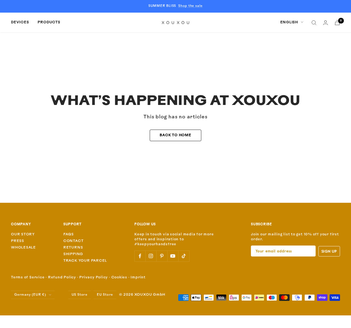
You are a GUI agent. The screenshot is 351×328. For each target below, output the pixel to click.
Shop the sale (190, 6)
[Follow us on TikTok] (183, 255)
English (289, 22)
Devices (20, 22)
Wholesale (23, 247)
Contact (73, 241)
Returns (73, 247)
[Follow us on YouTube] (172, 255)
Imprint (138, 277)
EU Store (105, 294)
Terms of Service (27, 277)
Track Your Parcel (85, 261)
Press (17, 241)
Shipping (73, 254)
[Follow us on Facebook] (139, 255)
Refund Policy (62, 277)
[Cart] (337, 22)
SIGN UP (329, 251)
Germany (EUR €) (30, 294)
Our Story (23, 234)
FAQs (68, 234)
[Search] (314, 22)
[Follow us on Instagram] (150, 255)
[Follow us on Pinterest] (161, 255)
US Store (79, 294)
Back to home (175, 135)
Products (49, 22)
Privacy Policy (93, 277)
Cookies (119, 277)
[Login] (325, 22)
